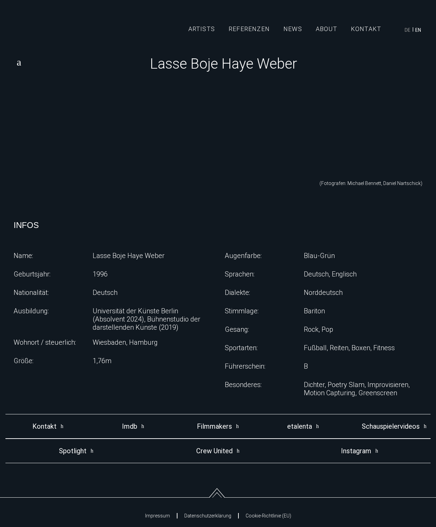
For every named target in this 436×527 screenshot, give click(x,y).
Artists (201, 28)
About (326, 28)
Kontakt (366, 28)
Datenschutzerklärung (207, 515)
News (292, 28)
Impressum (157, 515)
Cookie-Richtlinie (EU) (268, 515)
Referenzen (249, 28)
